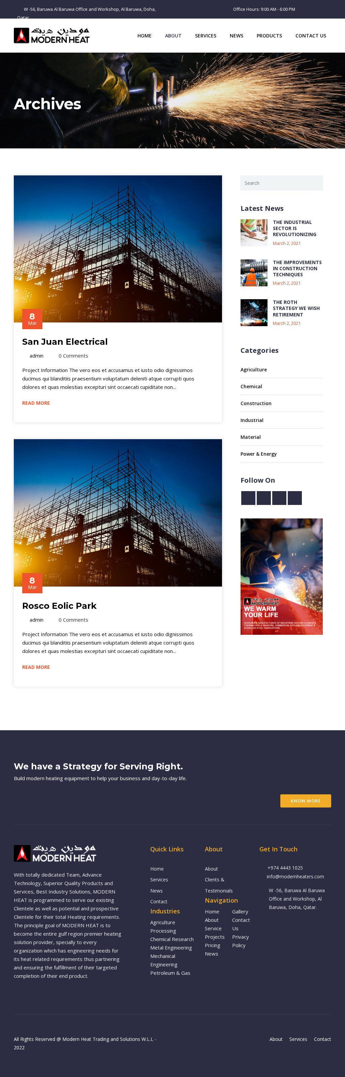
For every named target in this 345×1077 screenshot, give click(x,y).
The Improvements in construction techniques (297, 268)
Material (251, 437)
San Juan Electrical (65, 342)
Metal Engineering (171, 947)
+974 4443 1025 (285, 868)
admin (36, 355)
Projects (215, 936)
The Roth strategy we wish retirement (296, 308)
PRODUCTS (269, 35)
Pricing (212, 945)
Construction (256, 403)
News (236, 35)
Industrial (252, 420)
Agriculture (254, 369)
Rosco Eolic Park (59, 606)
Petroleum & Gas (170, 972)
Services (205, 35)
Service (213, 928)
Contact (158, 901)
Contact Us (310, 35)
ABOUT (173, 35)
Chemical (251, 386)
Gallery (240, 911)
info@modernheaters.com (295, 876)
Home (144, 35)
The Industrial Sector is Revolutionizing (294, 228)
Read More (36, 403)
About (211, 869)
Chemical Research (172, 939)
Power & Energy (259, 454)
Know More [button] (306, 801)
